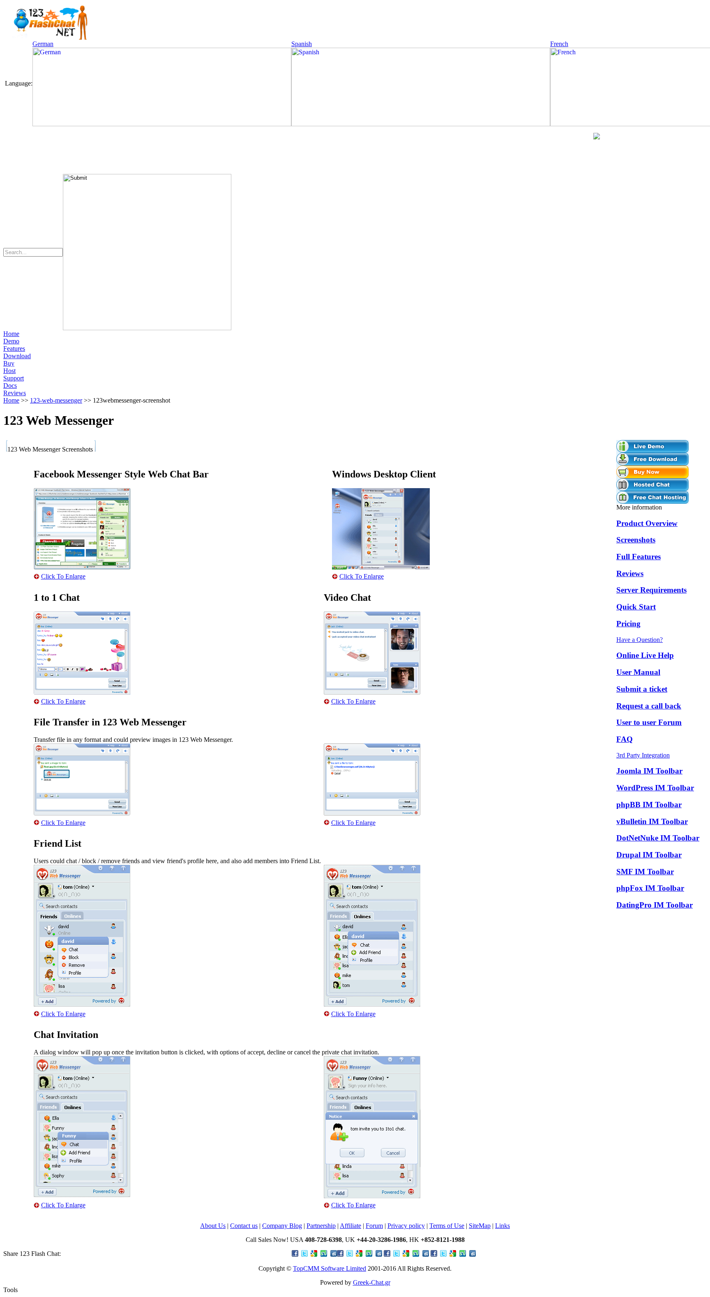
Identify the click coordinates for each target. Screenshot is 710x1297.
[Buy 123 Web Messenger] (652, 475)
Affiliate (350, 1225)
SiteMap (480, 1225)
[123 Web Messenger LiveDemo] (652, 450)
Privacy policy (406, 1225)
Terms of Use (446, 1225)
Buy (8, 363)
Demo (11, 341)
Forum (374, 1225)
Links (502, 1225)
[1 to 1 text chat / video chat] (82, 692)
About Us (213, 1225)
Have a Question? (639, 639)
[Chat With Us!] (596, 137)
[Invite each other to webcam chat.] (372, 692)
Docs (10, 385)
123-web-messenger (56, 400)
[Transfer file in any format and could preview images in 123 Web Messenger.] (82, 813)
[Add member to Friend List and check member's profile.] (372, 1004)
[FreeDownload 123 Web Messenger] (652, 463)
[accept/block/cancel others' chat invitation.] (372, 1196)
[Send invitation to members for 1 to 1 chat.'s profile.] (82, 1194)
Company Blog (282, 1225)
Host (9, 370)
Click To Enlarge (63, 576)
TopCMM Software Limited (329, 1268)
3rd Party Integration (643, 755)
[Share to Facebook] (314, 1254)
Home (11, 333)
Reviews (14, 392)
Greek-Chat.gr (371, 1282)
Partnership (321, 1225)
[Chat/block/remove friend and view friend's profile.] (82, 1004)
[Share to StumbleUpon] (406, 1254)
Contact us (244, 1225)
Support (13, 378)
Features (14, 348)
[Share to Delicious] (453, 1254)
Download (17, 355)
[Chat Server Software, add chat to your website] (46, 38)
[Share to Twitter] (359, 1254)
